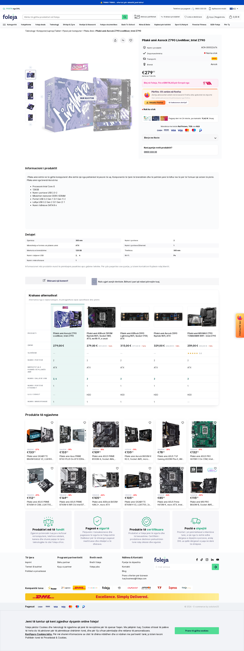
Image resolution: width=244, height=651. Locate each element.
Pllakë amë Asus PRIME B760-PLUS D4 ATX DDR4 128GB (72, 458)
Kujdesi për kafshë (162, 25)
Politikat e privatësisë (35, 571)
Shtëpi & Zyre (69, 25)
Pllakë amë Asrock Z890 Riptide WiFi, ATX (165, 334)
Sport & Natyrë (181, 25)
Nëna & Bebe (144, 25)
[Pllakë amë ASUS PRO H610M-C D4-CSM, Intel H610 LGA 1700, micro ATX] (203, 434)
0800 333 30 (150, 152)
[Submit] (215, 567)
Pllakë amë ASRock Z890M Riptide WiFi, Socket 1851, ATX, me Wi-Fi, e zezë (99, 336)
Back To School (128, 25)
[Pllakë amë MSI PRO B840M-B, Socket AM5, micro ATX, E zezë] (203, 480)
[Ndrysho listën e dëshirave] (131, 40)
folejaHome (26, 25)
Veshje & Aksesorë (87, 25)
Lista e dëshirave (194, 17)
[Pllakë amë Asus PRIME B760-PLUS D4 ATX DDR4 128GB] (73, 434)
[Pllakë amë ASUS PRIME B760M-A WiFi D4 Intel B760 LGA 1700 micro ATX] (73, 480)
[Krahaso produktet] (123, 40)
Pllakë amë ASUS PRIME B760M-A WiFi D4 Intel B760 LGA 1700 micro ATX (73, 504)
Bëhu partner (63, 562)
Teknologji (54, 25)
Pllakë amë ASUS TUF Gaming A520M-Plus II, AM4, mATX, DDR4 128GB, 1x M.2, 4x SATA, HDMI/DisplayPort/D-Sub (171, 458)
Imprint (28, 562)
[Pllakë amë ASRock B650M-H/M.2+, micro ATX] (105, 480)
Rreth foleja (95, 562)
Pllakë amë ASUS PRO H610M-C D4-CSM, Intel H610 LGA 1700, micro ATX (203, 458)
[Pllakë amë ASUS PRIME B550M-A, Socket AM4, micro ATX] (105, 434)
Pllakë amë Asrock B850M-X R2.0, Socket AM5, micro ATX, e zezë (138, 458)
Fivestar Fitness (199, 25)
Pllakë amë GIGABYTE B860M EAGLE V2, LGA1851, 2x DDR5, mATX (40, 458)
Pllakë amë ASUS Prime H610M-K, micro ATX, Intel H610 (170, 504)
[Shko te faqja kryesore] (10, 17)
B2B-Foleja (215, 25)
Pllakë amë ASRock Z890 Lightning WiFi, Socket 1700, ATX (134, 336)
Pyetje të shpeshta (131, 562)
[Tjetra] (132, 97)
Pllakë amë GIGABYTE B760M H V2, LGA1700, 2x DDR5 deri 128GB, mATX (137, 504)
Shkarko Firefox (156, 103)
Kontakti (126, 566)
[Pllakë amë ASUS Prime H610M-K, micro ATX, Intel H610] (171, 480)
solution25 (214, 606)
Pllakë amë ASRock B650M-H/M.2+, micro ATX (105, 503)
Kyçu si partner (64, 566)
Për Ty (227, 25)
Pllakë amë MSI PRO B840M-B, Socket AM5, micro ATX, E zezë (201, 504)
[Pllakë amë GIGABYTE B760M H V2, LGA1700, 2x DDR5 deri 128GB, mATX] (138, 480)
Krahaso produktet (172, 17)
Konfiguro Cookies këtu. (38, 634)
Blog (124, 571)
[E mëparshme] (42, 97)
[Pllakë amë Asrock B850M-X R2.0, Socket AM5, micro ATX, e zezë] (138, 434)
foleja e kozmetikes (108, 25)
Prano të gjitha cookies (196, 630)
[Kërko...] (125, 17)
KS (234, 9)
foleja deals (40, 25)
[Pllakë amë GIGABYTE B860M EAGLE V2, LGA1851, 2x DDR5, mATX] (40, 434)
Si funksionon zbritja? (178, 103)
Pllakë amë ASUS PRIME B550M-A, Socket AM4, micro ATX (103, 458)
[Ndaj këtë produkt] (115, 40)
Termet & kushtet (33, 566)
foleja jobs (95, 566)
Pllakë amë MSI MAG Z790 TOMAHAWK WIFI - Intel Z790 (201, 334)
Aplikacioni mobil (219, 9)
